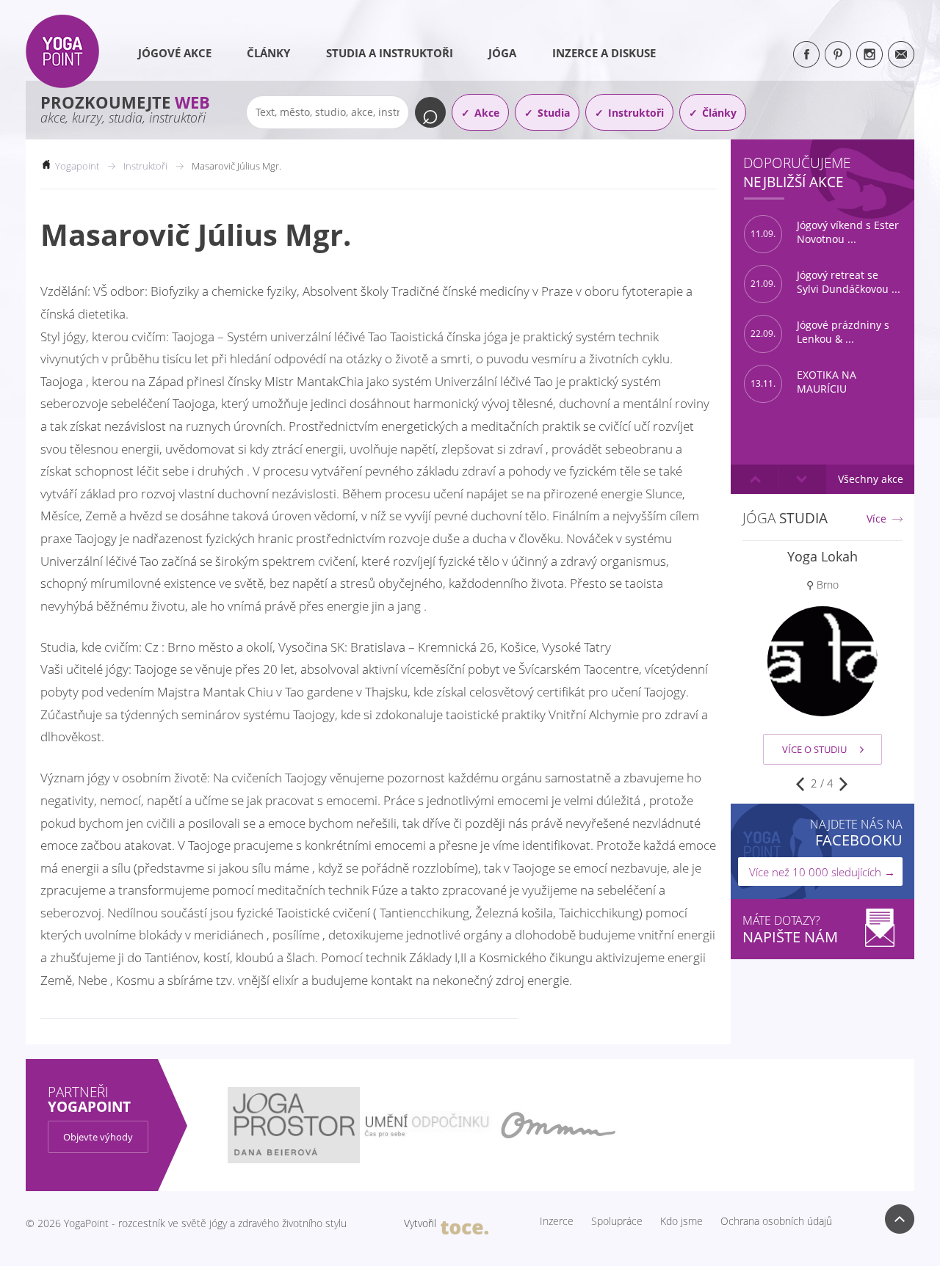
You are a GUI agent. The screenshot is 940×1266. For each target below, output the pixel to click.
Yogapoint (77, 165)
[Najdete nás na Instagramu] (869, 54)
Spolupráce (617, 1221)
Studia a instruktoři (389, 53)
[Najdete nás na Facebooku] (806, 54)
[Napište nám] (901, 54)
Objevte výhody (98, 1136)
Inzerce (557, 1221)
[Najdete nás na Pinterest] (838, 54)
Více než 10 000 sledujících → (822, 872)
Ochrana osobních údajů (776, 1221)
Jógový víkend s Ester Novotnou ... (825, 232)
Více (876, 518)
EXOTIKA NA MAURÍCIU (803, 382)
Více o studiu (814, 749)
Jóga (502, 53)
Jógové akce (175, 53)
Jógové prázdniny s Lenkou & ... (820, 332)
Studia (554, 113)
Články (268, 53)
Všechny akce (870, 479)
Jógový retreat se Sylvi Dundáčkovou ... (825, 282)
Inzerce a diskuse (604, 53)
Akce (486, 113)
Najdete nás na (856, 832)
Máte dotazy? (790, 929)
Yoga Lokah (822, 556)
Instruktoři (636, 113)
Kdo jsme (681, 1221)
